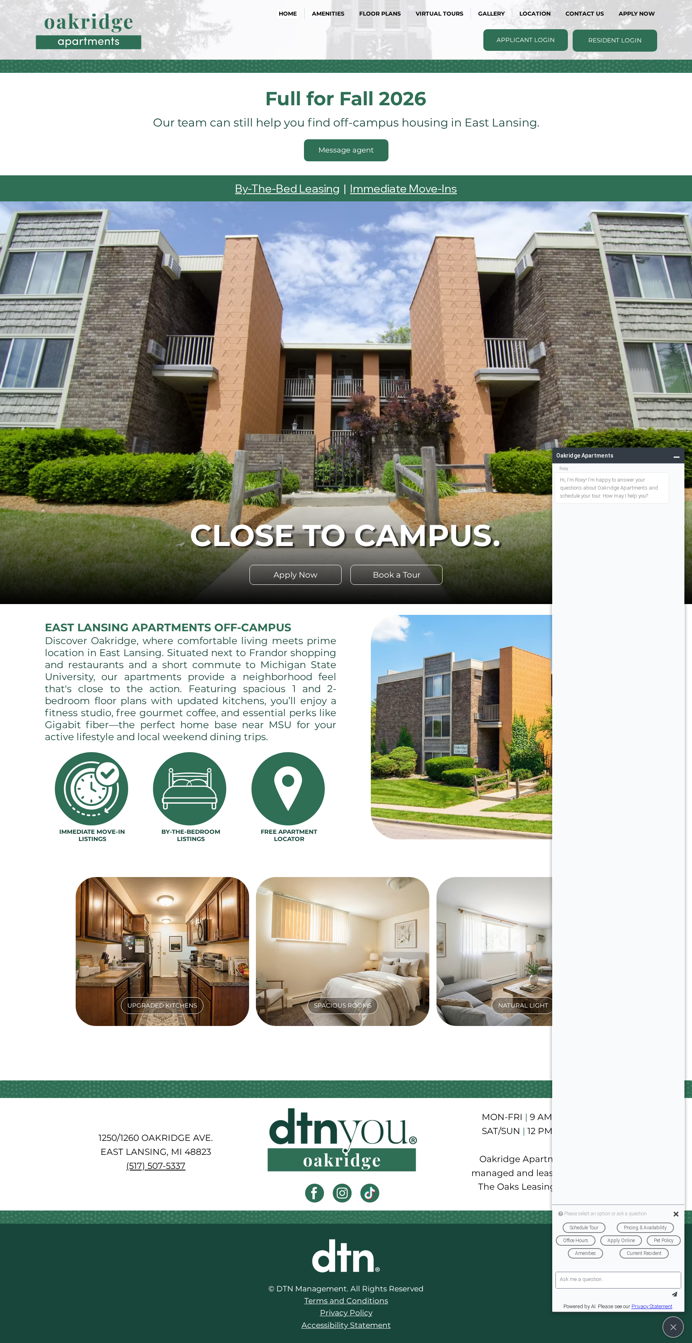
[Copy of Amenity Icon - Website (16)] (369, 1193)
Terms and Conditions (346, 1300)
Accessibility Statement (346, 1325)
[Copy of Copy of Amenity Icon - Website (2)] (342, 1193)
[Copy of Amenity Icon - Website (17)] (314, 1193)
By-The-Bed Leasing (287, 188)
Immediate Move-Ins (403, 188)
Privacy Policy (346, 1312)
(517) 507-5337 (155, 1165)
